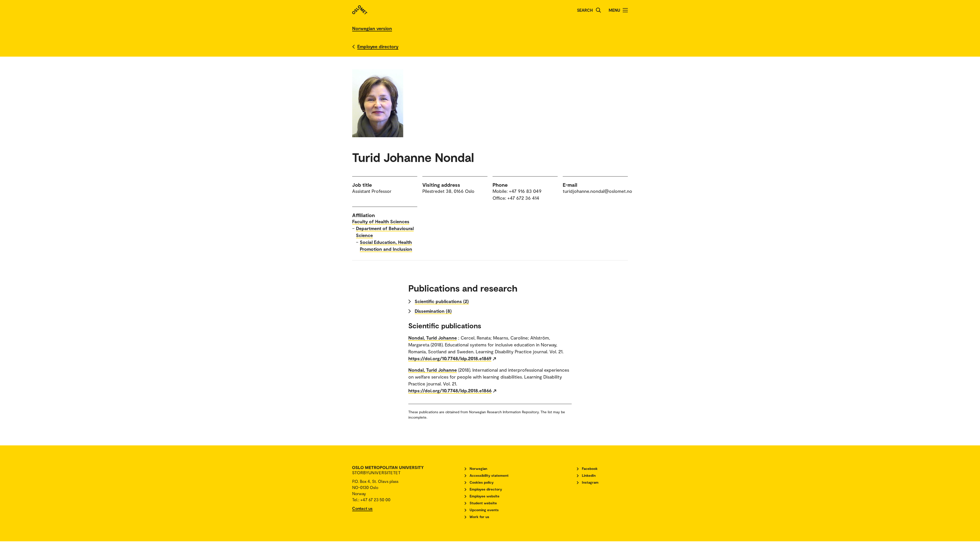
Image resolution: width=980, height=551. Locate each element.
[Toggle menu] (625, 10)
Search (585, 10)
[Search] (598, 10)
